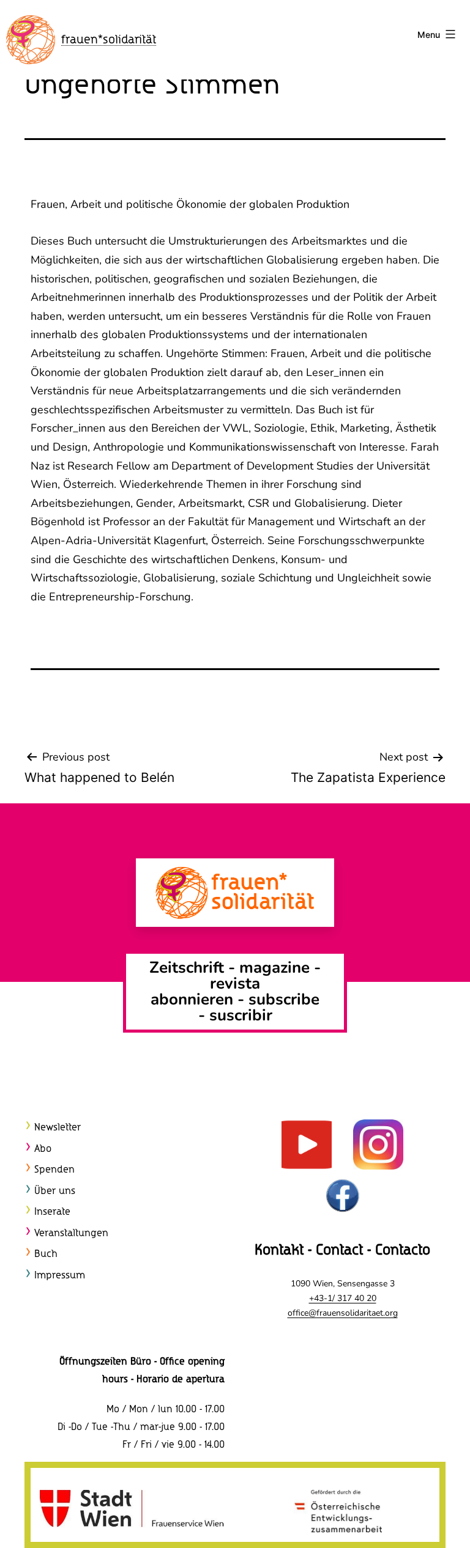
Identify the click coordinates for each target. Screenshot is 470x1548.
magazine (276, 967)
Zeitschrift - (194, 967)
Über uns (54, 1191)
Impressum (59, 1275)
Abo (42, 1149)
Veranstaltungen (71, 1233)
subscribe (283, 999)
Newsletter (57, 1127)
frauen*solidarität (108, 40)
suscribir (240, 1015)
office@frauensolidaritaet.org (343, 1313)
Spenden (54, 1169)
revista (235, 983)
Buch (46, 1254)
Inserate (52, 1212)
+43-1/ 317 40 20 (342, 1298)
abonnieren (192, 999)
